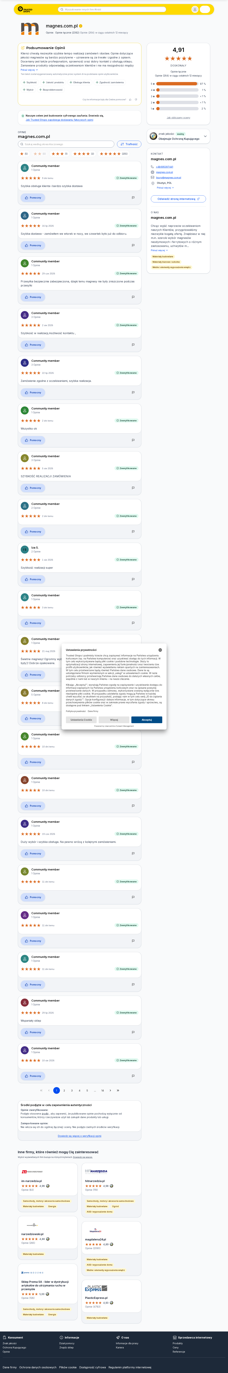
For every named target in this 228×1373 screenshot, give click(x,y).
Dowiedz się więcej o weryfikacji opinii (79, 1135)
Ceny (176, 1347)
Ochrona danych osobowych (37, 1367)
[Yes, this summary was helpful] (130, 99)
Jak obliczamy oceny (178, 117)
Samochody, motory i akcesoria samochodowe (46, 1201)
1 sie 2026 (47, 559)
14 (102, 1090)
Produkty (178, 1343)
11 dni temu (48, 881)
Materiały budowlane (163, 256)
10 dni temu (48, 746)
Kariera (120, 1347)
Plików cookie (68, 1367)
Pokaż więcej (164, 187)
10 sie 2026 (48, 1060)
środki (45, 1113)
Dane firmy (10, 1367)
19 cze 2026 (48, 834)
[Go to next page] (110, 1090)
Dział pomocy (66, 1343)
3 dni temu (47, 607)
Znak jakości (10, 1343)
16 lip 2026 (48, 225)
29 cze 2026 (48, 273)
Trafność (132, 144)
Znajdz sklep (66, 1347)
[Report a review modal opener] (133, 198)
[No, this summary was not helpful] (136, 99)
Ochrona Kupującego (14, 1347)
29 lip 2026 (48, 1012)
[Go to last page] (118, 1090)
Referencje (179, 1351)
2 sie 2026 (47, 325)
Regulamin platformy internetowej (129, 1367)
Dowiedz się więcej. (83, 1157)
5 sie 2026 (47, 468)
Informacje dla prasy (127, 1343)
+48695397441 (164, 166)
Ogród (115, 1206)
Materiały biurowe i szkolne (166, 262)
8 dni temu (47, 703)
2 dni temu (47, 420)
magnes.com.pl (164, 172)
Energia (52, 1206)
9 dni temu (47, 178)
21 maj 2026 (48, 651)
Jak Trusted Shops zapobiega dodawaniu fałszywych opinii (59, 119)
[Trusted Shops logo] (25, 9)
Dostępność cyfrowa (92, 1367)
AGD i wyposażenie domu (99, 1211)
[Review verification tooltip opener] (80, 26)
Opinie (6, 1351)
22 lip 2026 (48, 373)
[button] (194, 9)
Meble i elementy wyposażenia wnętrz (172, 267)
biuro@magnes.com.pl (168, 177)
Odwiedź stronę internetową (176, 199)
